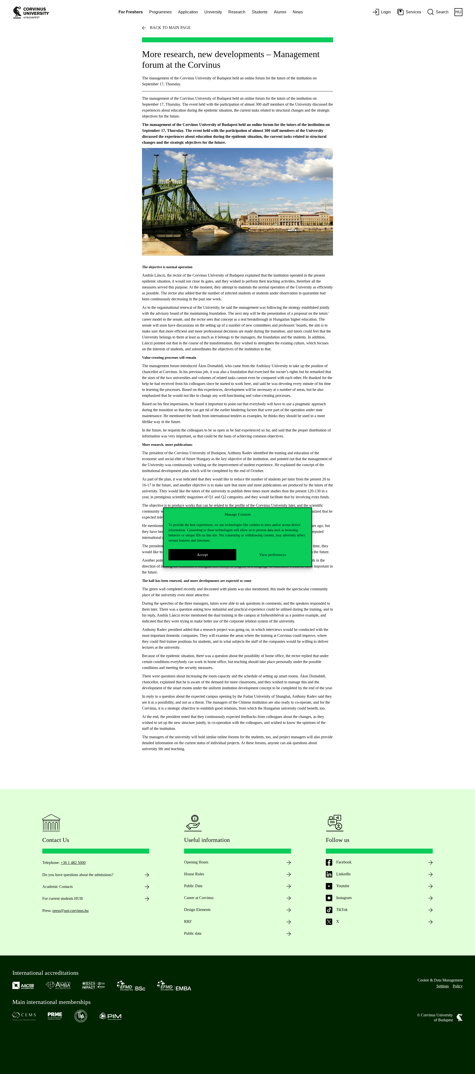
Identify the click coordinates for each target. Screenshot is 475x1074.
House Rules (194, 874)
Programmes (160, 12)
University (213, 12)
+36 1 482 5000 (73, 862)
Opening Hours (196, 862)
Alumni (280, 12)
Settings (442, 986)
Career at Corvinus (199, 898)
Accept (202, 554)
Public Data (193, 886)
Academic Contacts (57, 886)
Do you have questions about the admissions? (77, 875)
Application (188, 12)
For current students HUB (62, 898)
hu (458, 12)
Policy (458, 986)
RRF (188, 921)
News (298, 12)
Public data (192, 933)
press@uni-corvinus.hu (70, 910)
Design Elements (197, 909)
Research (236, 12)
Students (259, 12)
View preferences (272, 554)
